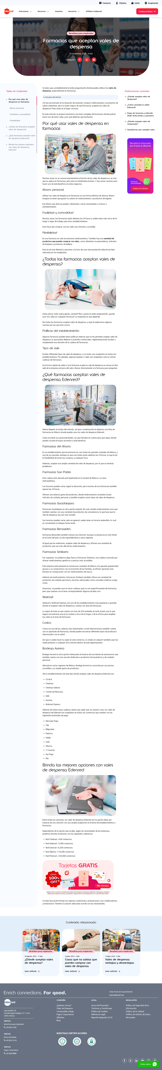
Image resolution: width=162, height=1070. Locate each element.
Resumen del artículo (53, 97)
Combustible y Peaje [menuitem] (65, 1011)
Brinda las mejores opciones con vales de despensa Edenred (21, 147)
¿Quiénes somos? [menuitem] (64, 1005)
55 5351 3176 (11, 1040)
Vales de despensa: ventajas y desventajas (119, 961)
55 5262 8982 (11, 1053)
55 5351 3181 (11, 1027)
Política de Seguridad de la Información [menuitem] (137, 1007)
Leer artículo (31, 971)
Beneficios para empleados (81, 33)
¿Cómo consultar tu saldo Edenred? (138, 106)
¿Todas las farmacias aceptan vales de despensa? (22, 128)
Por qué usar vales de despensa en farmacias (19, 100)
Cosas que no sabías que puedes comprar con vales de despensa (81, 963)
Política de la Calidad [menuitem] (135, 1011)
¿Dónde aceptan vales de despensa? (138, 97)
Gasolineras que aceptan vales (141, 130)
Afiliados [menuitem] (60, 1017)
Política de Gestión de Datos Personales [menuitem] (138, 1016)
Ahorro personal (17, 108)
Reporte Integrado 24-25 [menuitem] (101, 1017)
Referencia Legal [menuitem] (98, 1014)
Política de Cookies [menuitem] (99, 1011)
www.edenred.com (116, 995)
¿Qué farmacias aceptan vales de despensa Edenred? (22, 137)
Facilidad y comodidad (20, 114)
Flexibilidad (15, 120)
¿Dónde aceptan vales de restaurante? (138, 122)
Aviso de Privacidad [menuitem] (99, 1005)
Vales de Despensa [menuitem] (65, 1008)
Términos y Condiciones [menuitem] (101, 1008)
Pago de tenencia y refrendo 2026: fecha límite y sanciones (140, 114)
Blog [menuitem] (58, 1020)
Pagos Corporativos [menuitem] (65, 1014)
